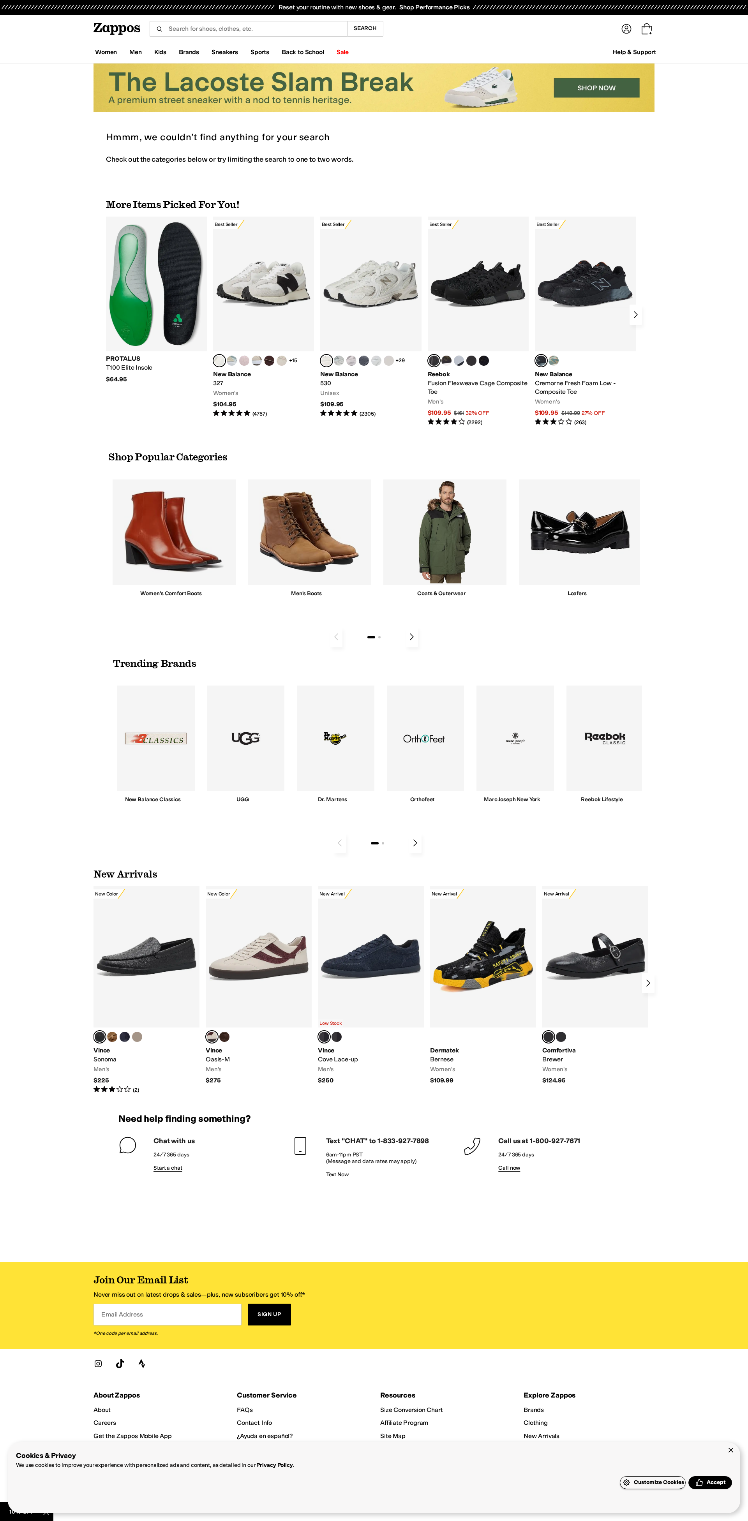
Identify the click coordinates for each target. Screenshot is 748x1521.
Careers (105, 1422)
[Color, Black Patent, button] (561, 1037)
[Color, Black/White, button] (484, 360)
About (102, 1409)
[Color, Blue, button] (471, 360)
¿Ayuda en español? (265, 1436)
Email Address (122, 1314)
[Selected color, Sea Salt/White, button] (219, 360)
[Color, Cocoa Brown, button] (336, 1037)
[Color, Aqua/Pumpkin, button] (553, 360)
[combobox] (248, 29)
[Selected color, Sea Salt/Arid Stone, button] (326, 360)
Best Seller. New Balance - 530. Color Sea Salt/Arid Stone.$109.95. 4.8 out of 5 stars (370, 317)
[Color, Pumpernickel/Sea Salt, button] (269, 360)
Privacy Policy (274, 1465)
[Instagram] (98, 1363)
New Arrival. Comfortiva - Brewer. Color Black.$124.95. (595, 985)
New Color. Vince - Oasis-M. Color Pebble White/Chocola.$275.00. (259, 985)
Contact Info (254, 1422)
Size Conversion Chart (411, 1409)
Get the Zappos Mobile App (133, 1436)
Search (365, 28)
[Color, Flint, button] (112, 1037)
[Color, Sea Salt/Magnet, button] (364, 360)
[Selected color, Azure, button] (324, 1037)
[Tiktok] (120, 1363)
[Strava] (141, 1363)
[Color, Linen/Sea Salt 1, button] (257, 360)
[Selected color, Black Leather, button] (100, 1037)
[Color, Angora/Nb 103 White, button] (232, 360)
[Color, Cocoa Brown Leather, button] (224, 1037)
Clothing (536, 1422)
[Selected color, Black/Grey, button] (434, 360)
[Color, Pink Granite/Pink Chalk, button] (244, 360)
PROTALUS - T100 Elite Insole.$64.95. (156, 300)
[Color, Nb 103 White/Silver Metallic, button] (376, 360)
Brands (534, 1409)
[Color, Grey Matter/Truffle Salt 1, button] (389, 360)
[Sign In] (626, 29)
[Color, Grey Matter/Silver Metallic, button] (339, 360)
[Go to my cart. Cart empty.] (646, 29)
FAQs (244, 1409)
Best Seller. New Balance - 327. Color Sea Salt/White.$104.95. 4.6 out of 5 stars (263, 317)
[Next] (636, 315)
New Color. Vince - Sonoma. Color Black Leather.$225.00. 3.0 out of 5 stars (146, 990)
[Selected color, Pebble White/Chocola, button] (212, 1037)
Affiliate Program (404, 1422)
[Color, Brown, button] (446, 360)
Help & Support (634, 52)
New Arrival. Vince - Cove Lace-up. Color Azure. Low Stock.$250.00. (371, 985)
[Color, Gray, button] (459, 360)
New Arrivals (541, 1436)
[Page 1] (371, 637)
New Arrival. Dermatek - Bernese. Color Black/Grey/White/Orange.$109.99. (483, 985)
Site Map (393, 1436)
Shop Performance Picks (434, 7)
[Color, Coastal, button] (124, 1037)
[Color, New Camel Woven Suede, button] (137, 1037)
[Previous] (336, 637)
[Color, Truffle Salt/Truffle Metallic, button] (351, 360)
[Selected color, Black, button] (548, 1037)
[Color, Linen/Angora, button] (281, 360)
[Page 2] (379, 637)
